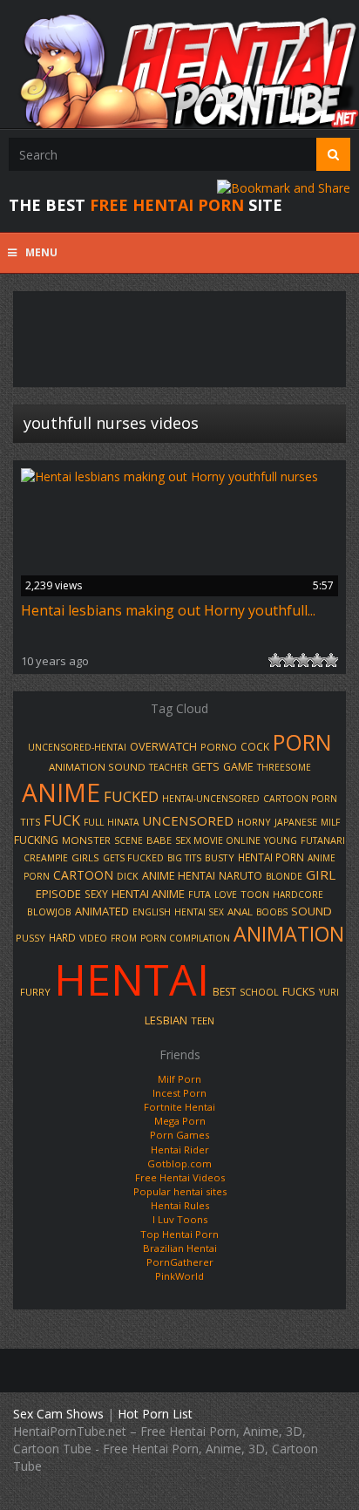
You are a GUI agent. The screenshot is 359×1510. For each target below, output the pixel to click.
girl (320, 874)
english (151, 912)
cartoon (83, 875)
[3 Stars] (303, 660)
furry (35, 991)
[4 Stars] (317, 660)
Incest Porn (179, 1092)
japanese (295, 822)
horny (254, 821)
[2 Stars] (289, 660)
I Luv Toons (179, 1219)
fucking (36, 840)
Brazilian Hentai (180, 1248)
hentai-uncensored (211, 798)
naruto (240, 875)
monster (86, 840)
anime (61, 792)
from (124, 938)
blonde (284, 876)
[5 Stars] (331, 660)
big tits (184, 858)
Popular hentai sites (180, 1191)
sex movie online (218, 840)
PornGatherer (179, 1262)
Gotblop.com (179, 1163)
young (280, 840)
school (259, 992)
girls (85, 857)
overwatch (163, 746)
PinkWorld (179, 1275)
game (238, 766)
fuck (62, 820)
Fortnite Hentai (179, 1106)
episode (58, 893)
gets (206, 766)
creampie (46, 858)
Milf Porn (179, 1078)
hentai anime (148, 893)
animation (289, 934)
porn (302, 742)
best (224, 991)
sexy (96, 894)
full (94, 822)
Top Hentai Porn (179, 1234)
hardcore (298, 894)
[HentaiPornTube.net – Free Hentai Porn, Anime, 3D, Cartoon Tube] (179, 64)
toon (254, 894)
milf (330, 822)
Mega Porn (180, 1120)
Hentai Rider (180, 1149)
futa (199, 894)
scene (128, 840)
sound (311, 911)
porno (218, 746)
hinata (123, 822)
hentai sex (199, 912)
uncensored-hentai (77, 747)
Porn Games (179, 1134)
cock (254, 746)
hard (62, 937)
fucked (131, 796)
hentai (131, 979)
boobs (272, 912)
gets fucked (133, 858)
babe (159, 840)
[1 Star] (275, 660)
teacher (168, 767)
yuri (329, 992)
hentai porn (271, 857)
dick (128, 876)
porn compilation (185, 938)
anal (240, 911)
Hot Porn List (155, 1413)
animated (102, 911)
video (93, 938)
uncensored (188, 820)
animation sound (97, 766)
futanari (323, 840)
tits (30, 821)
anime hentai (178, 875)
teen (202, 1020)
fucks (298, 991)
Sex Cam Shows (58, 1413)
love (225, 894)
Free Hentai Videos (180, 1177)
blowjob (49, 911)
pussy (30, 937)
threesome (284, 767)
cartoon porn (300, 798)
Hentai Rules (180, 1205)
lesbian (166, 1020)
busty (219, 857)
